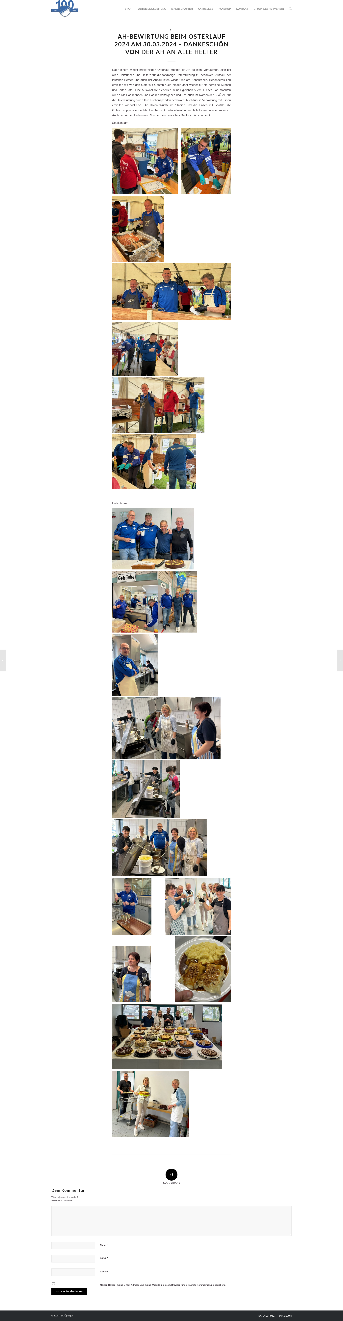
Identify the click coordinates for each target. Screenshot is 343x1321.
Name (104, 1244)
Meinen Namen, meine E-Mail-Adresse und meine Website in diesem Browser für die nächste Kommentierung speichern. (162, 1285)
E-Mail (104, 1258)
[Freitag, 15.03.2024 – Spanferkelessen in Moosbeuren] (3, 660)
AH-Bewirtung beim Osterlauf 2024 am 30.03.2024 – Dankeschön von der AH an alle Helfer (171, 44)
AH (171, 30)
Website (104, 1271)
